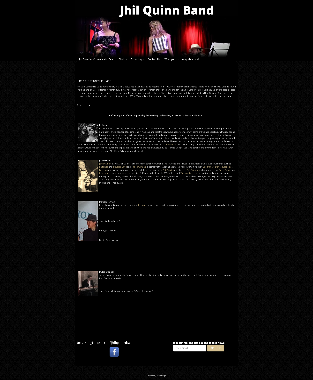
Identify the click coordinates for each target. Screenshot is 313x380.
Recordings (137, 59)
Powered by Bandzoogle (156, 375)
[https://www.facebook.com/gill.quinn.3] (114, 352)
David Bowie (225, 170)
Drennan (141, 204)
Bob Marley (208, 166)
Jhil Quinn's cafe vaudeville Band (96, 59)
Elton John (104, 173)
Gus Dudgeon (193, 170)
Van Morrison (186, 173)
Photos (123, 59)
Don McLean (221, 166)
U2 (174, 173)
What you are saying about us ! (181, 59)
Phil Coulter (168, 170)
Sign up (216, 348)
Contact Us (154, 59)
